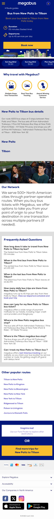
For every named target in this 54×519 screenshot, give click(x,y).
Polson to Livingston (13, 408)
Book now (27, 45)
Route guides (12, 8)
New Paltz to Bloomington (16, 389)
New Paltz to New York (14, 394)
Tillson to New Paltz (13, 379)
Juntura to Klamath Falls (16, 413)
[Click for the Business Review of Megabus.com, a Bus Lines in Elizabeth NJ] (48, 465)
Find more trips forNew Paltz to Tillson (27, 450)
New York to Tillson (13, 398)
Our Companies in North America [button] (17, 490)
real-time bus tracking (29, 353)
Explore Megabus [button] (10, 477)
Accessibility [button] (7, 484)
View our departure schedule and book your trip (27, 297)
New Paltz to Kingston (14, 384)
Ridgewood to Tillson (13, 403)
